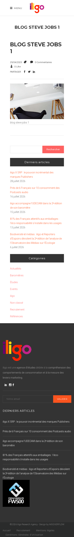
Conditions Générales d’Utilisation (24, 535)
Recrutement (17, 309)
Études (14, 282)
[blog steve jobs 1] (37, 118)
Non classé (16, 302)
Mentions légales (45, 530)
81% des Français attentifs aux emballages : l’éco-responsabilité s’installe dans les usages (36, 221)
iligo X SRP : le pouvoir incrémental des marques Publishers (32, 174)
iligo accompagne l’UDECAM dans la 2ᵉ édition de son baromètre (36, 205)
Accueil (7, 530)
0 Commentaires (43, 62)
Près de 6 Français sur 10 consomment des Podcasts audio (35, 190)
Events (14, 289)
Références (16, 316)
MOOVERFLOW (56, 524)
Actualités (15, 268)
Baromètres (17, 275)
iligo (12, 295)
